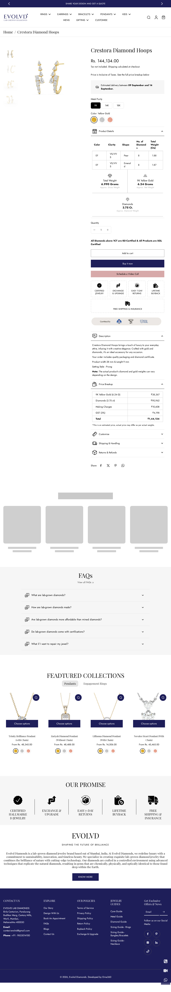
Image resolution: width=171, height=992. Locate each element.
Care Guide (116, 911)
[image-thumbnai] (10, 54)
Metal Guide (117, 916)
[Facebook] (147, 934)
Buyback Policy (84, 929)
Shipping (113, 66)
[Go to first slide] (162, 4)
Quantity (95, 222)
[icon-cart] (163, 17)
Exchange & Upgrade (87, 934)
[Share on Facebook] (101, 465)
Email (148, 911)
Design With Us (51, 913)
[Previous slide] (9, 4)
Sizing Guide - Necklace (118, 942)
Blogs (46, 929)
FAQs (46, 923)
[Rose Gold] (110, 120)
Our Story (48, 908)
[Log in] (156, 17)
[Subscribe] (164, 911)
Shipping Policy (85, 918)
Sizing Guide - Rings (121, 927)
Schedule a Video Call (128, 274)
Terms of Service (85, 908)
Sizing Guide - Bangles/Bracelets (119, 934)
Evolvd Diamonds (78, 977)
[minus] (94, 229)
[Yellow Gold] (94, 120)
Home (8, 32)
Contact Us (49, 934)
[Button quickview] (36, 697)
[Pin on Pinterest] (115, 465)
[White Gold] (102, 120)
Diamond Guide (119, 921)
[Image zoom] (49, 77)
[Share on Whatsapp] (123, 465)
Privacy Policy (84, 913)
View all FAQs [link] (84, 582)
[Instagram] (147, 942)
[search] (148, 17)
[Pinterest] (156, 934)
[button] (127, 253)
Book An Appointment (54, 918)
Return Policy (83, 923)
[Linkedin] (156, 942)
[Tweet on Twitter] (108, 465)
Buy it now (128, 263)
